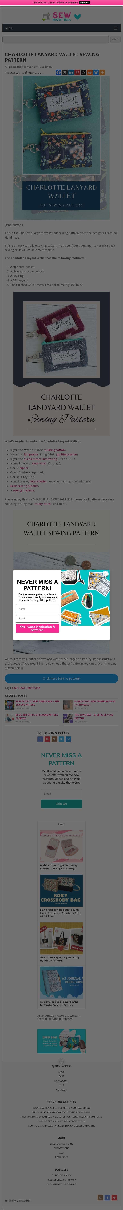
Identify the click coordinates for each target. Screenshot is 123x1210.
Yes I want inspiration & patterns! (37, 628)
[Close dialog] (105, 574)
